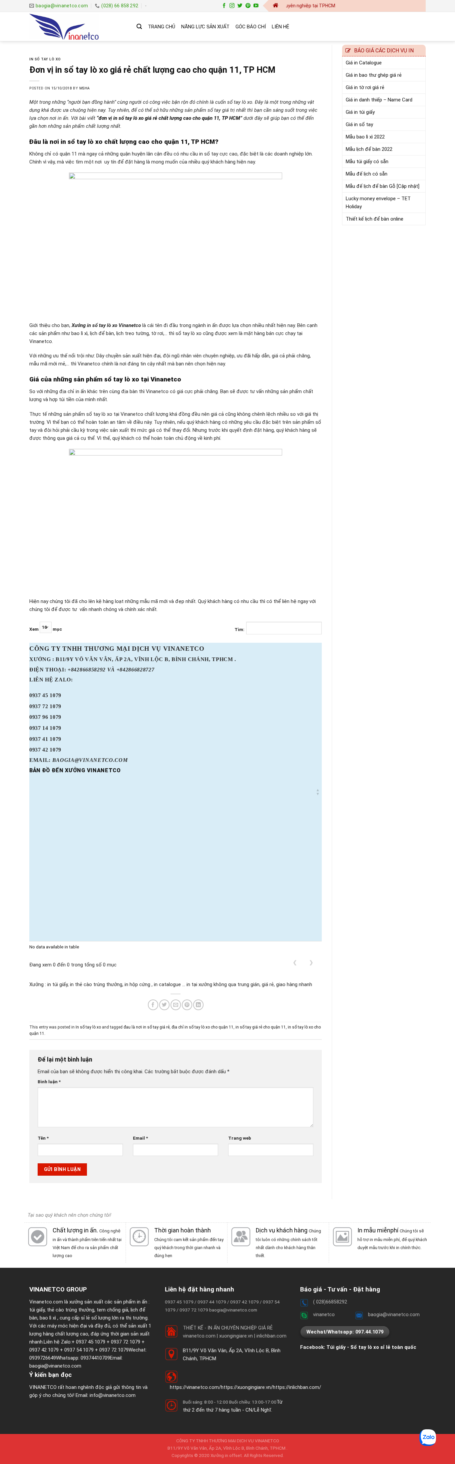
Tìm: (239, 629)
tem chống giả (112, 1310)
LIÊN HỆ (280, 27)
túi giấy (37, 1310)
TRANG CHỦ (161, 27)
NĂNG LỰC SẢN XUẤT (205, 27)
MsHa (84, 88)
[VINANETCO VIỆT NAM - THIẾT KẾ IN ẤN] (78, 26)
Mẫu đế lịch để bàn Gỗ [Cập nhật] (382, 186)
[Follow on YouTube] (255, 6)
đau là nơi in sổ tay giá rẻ (147, 1027)
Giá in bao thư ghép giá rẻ (374, 75)
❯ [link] (311, 962)
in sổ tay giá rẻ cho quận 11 (260, 1027)
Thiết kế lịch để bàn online (374, 219)
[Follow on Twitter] (239, 6)
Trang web (239, 1138)
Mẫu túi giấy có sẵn (367, 162)
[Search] (139, 26)
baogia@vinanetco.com (55, 1366)
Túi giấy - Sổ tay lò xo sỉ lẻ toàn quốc (371, 1347)
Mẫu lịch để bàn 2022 (369, 149)
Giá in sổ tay (359, 124)
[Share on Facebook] (153, 1004)
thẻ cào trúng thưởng (70, 1310)
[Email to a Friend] (176, 1004)
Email (140, 1138)
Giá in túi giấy (360, 112)
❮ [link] (295, 962)
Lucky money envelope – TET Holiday (378, 203)
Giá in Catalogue (364, 63)
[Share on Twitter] (164, 1004)
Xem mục (45, 629)
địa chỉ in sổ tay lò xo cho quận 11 (202, 1027)
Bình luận (49, 1081)
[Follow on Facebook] (224, 6)
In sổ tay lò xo (45, 59)
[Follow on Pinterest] (247, 6)
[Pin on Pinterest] (187, 1004)
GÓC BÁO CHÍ (250, 27)
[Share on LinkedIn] (198, 1004)
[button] (318, 792)
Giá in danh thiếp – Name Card (379, 100)
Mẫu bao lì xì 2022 (365, 137)
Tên (43, 1138)
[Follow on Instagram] (231, 6)
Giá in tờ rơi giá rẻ (365, 87)
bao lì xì (48, 1318)
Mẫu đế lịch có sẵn (366, 174)
